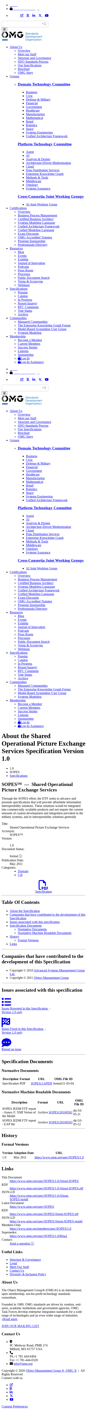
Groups (14, 76)
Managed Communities (33, 321)
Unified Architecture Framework (47, 136)
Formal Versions (28, 940)
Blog (21, 252)
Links (13, 944)
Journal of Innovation (31, 263)
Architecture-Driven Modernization (48, 163)
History (14, 936)
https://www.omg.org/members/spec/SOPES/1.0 (40, 1228)
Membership (18, 336)
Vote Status (25, 310)
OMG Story (25, 72)
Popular (23, 292)
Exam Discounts (28, 233)
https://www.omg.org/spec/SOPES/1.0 (59, 1157)
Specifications (19, 288)
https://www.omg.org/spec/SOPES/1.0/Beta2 (38, 1236)
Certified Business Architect (35, 219)
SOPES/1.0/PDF (41, 1083)
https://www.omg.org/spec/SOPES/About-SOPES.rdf (44, 1214)
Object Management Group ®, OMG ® (51, 1370)
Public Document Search (34, 277)
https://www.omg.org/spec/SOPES (32, 1206)
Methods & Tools (37, 177)
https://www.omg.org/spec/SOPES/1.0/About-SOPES (44, 1181)
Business (31, 92)
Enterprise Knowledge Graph (45, 174)
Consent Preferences (15, 1406)
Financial (32, 103)
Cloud (30, 166)
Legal (13, 1263)
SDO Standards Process (33, 61)
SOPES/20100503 (60, 1122)
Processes (24, 274)
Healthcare (33, 110)
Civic (29, 96)
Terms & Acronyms (30, 281)
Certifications (18, 208)
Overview (24, 50)
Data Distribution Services (42, 170)
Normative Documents (32, 929)
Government (34, 107)
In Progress (25, 299)
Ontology (32, 185)
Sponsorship (26, 354)
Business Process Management (37, 215)
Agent (30, 152)
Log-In (25, 358)
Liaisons (23, 351)
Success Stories (27, 347)
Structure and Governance (34, 58)
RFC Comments (28, 307)
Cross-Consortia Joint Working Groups (51, 196)
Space (30, 129)
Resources (16, 248)
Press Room (25, 270)
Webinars (24, 285)
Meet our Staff (27, 54)
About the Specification (25, 911)
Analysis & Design (38, 159)
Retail (29, 121)
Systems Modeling (29, 332)
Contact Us (17, 1270)
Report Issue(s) (27, 303)
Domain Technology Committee (44, 84)
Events (22, 255)
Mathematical (34, 118)
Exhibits (23, 259)
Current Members (29, 343)
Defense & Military (38, 99)
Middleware (33, 181)
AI (27, 155)
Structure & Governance (25, 1259)
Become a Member (30, 340)
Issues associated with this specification (35, 922)
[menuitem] (47, 776)
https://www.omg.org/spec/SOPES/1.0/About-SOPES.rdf (46, 1188)
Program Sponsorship (31, 241)
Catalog (23, 296)
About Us (16, 47)
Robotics (31, 125)
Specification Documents (26, 925)
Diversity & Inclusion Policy (28, 1274)
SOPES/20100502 (60, 1112)
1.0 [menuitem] (12, 768)
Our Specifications (29, 65)
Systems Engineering (39, 132)
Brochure (24, 69)
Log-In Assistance (32, 362)
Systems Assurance (38, 188)
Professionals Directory (33, 244)
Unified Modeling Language (36, 230)
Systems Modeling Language (36, 222)
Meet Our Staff (19, 1267)
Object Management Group (51, 977)
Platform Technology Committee (45, 144)
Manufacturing (35, 114)
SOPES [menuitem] (15, 772)
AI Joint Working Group (41, 204)
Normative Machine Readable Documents (44, 933)
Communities (18, 318)
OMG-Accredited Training (35, 237)
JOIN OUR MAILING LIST (20, 1326)
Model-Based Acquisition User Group (42, 329)
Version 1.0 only (12, 1012)
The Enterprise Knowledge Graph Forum (44, 325)
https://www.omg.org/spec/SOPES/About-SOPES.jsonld (46, 1221)
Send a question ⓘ (22, 1243)
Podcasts (23, 266)
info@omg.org (23, 1363)
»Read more (9, 1319)
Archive (23, 314)
